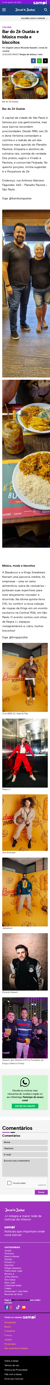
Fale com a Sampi (13, 1374)
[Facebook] (33, 60)
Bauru (7, 1326)
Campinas (9, 1331)
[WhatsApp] (39, 60)
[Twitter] (45, 60)
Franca (8, 1335)
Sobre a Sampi (11, 1361)
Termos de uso (11, 1365)
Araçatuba (10, 1322)
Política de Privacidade (16, 1369)
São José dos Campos (16, 1348)
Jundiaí (8, 1339)
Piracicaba (10, 1344)
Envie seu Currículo (13, 1378)
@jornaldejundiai (20, 1300)
